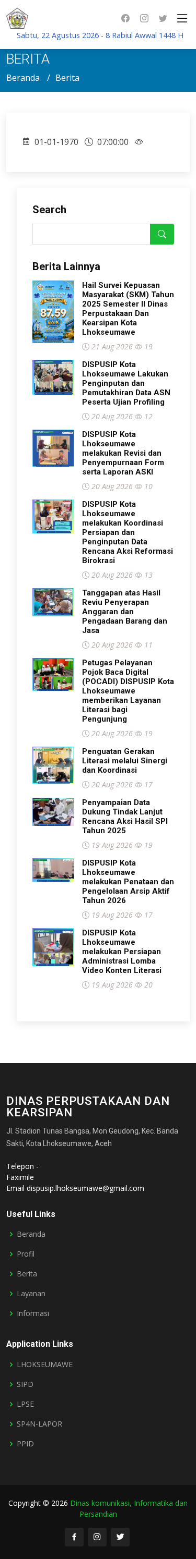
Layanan (31, 1293)
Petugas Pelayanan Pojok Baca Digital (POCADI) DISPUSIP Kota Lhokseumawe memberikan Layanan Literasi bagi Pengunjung (128, 691)
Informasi (33, 1313)
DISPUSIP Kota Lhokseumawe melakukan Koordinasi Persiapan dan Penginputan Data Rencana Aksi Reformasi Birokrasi (127, 532)
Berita (27, 1273)
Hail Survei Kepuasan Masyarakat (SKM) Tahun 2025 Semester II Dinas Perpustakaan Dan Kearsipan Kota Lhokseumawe (128, 309)
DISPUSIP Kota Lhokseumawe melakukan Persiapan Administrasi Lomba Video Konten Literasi (122, 951)
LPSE (25, 1404)
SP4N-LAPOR (39, 1424)
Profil (25, 1254)
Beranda (23, 77)
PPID (25, 1443)
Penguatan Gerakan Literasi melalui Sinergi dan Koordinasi (124, 761)
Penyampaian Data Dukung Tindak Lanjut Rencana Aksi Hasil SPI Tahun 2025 (125, 816)
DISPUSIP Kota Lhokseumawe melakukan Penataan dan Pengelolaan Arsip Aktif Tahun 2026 (128, 881)
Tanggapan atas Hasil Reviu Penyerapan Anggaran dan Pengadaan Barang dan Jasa (124, 611)
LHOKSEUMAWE (45, 1364)
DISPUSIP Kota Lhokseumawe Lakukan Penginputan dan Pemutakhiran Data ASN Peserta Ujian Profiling (126, 383)
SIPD (25, 1384)
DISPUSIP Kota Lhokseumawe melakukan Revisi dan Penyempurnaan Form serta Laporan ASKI (123, 453)
